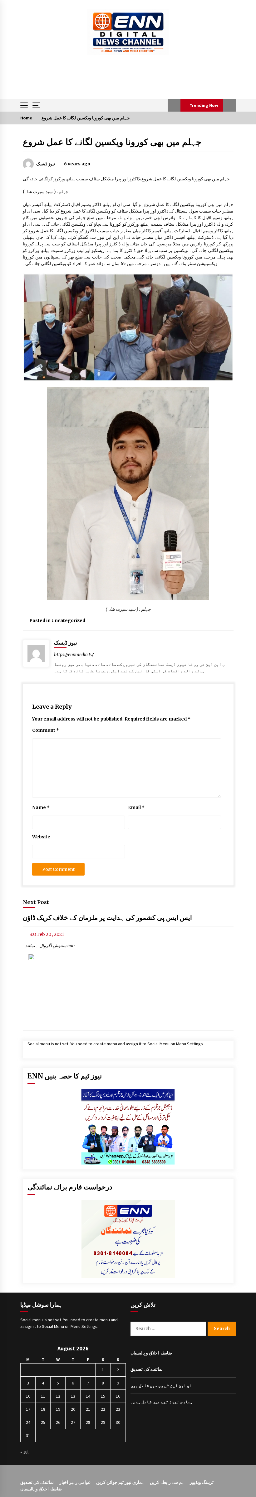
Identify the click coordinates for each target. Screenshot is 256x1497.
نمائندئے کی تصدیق (37, 1482)
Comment (45, 730)
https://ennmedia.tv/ (74, 654)
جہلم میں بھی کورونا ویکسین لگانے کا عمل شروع (112, 142)
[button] (174, 105)
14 (88, 1396)
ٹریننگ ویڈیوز (202, 1482)
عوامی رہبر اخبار (75, 1482)
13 (73, 1396)
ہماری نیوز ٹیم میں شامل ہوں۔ (161, 1401)
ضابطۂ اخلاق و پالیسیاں (151, 1353)
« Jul (24, 1452)
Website (41, 837)
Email (136, 807)
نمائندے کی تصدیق (146, 1369)
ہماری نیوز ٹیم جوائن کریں (120, 1482)
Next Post (36, 902)
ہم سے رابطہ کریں (167, 1482)
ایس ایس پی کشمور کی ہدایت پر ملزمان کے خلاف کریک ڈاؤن (107, 917)
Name (41, 807)
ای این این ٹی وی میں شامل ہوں (161, 1385)
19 (58, 1409)
